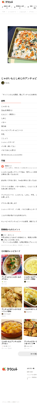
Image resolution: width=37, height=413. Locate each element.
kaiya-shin (29, 346)
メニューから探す (32, 374)
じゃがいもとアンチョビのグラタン (11, 342)
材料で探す (30, 372)
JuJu (5, 281)
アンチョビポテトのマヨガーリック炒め (11, 310)
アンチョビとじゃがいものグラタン (11, 278)
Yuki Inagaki (7, 314)
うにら (7, 83)
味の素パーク (7, 346)
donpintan (29, 312)
